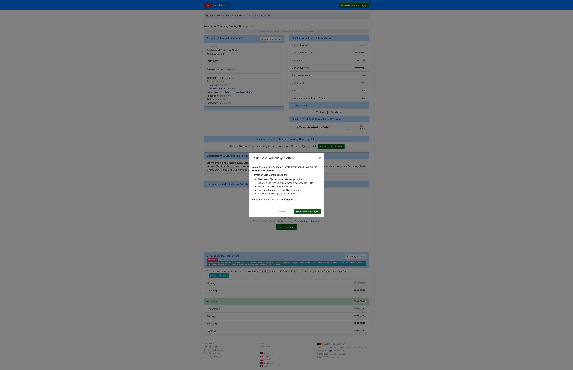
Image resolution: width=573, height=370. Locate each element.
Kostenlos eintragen (307, 211)
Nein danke (283, 211)
